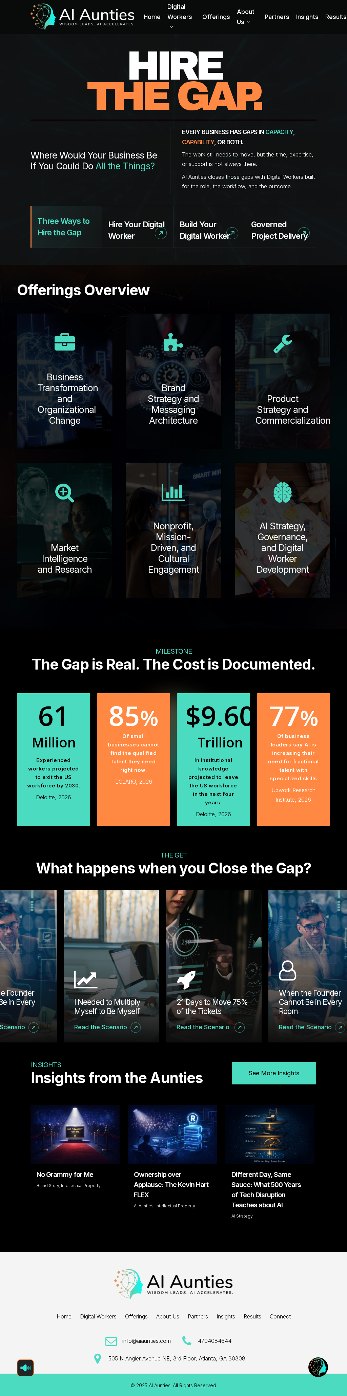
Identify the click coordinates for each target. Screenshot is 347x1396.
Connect (280, 1316)
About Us (167, 1316)
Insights (226, 1316)
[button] (274, 1073)
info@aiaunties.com (146, 1340)
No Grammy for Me (65, 1174)
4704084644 (214, 1340)
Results (252, 1316)
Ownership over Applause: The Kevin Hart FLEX (171, 1184)
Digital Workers (98, 1316)
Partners (198, 1316)
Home (64, 1316)
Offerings (136, 1316)
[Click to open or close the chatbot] (318, 1367)
